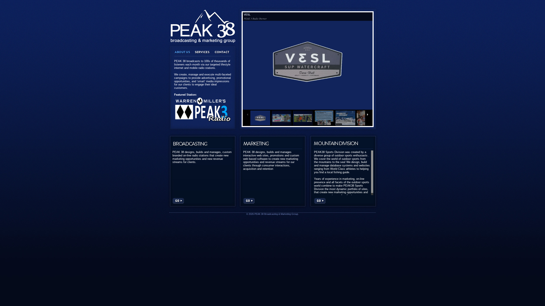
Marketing (256, 143)
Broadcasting (190, 143)
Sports (336, 143)
